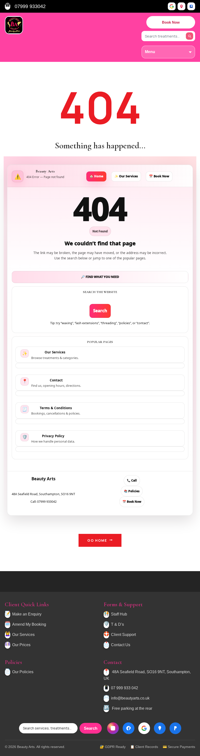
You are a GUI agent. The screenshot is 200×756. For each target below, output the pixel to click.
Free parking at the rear (132, 709)
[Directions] (181, 6)
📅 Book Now (159, 176)
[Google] (172, 6)
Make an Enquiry (26, 614)
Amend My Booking (29, 624)
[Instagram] (113, 728)
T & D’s (117, 624)
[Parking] (191, 6)
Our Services (23, 635)
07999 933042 (30, 6)
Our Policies (22, 672)
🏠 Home (96, 176)
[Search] (189, 36)
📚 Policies (132, 491)
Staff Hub (119, 614)
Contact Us (120, 645)
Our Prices (21, 645)
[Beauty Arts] (14, 25)
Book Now (171, 22)
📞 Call (132, 480)
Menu (150, 52)
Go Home (97, 540)
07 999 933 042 (124, 688)
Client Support (123, 635)
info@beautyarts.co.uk (130, 698)
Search (100, 310)
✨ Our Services (126, 176)
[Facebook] (128, 728)
